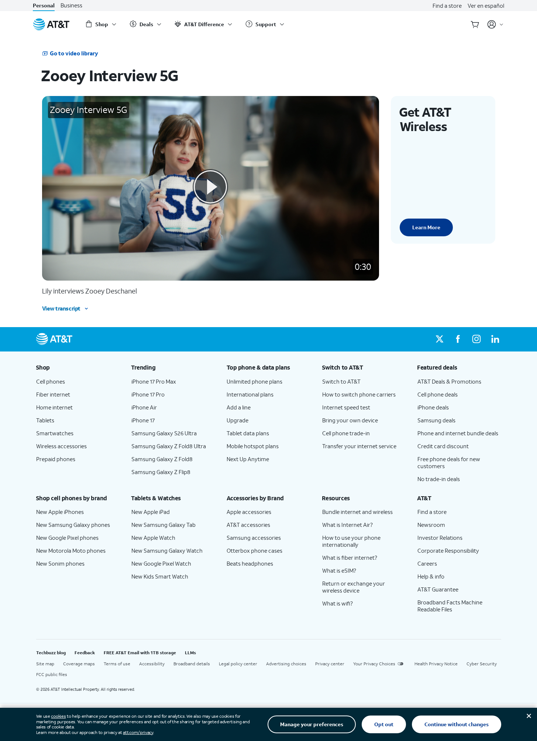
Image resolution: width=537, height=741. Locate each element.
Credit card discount (443, 446)
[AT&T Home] (51, 24)
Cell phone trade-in (346, 433)
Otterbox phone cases (254, 550)
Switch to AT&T (341, 381)
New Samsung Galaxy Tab (163, 524)
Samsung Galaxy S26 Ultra (164, 433)
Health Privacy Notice (436, 663)
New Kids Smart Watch (159, 576)
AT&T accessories (248, 524)
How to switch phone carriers (359, 394)
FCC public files (51, 674)
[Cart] (475, 24)
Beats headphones (250, 563)
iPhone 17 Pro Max (153, 381)
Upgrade (237, 420)
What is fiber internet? (349, 557)
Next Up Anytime (248, 459)
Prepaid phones (55, 459)
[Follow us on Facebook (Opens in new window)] (458, 339)
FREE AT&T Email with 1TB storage (140, 652)
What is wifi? (337, 603)
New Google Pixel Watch (161, 563)
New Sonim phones (60, 563)
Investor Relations (439, 537)
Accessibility (152, 663)
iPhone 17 (143, 420)
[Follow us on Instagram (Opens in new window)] (476, 339)
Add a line (239, 407)
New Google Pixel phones (67, 537)
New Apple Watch (153, 537)
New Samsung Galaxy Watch (167, 550)
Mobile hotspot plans (253, 446)
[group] (78, 367)
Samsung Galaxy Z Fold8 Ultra (168, 446)
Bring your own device (350, 420)
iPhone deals (433, 407)
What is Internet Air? (347, 524)
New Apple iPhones (60, 511)
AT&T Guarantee (437, 589)
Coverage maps (79, 663)
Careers (427, 563)
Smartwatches (54, 433)
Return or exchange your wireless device (353, 587)
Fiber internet (53, 394)
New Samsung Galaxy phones (73, 524)
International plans (250, 394)
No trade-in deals (438, 479)
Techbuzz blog (51, 652)
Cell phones (50, 381)
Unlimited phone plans (254, 381)
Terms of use (117, 663)
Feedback (85, 652)
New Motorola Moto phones (71, 550)
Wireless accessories (61, 446)
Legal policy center (238, 663)
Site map (45, 663)
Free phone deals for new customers (448, 462)
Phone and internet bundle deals (457, 433)
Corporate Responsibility (448, 550)
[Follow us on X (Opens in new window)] (439, 339)
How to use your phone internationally (351, 541)
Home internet (54, 407)
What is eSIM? (339, 570)
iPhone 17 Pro (148, 394)
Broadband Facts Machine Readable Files (449, 605)
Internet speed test (346, 407)
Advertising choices (286, 663)
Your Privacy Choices (374, 663)
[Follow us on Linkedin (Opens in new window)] (495, 339)
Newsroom (431, 524)
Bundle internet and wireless (357, 511)
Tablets (45, 420)
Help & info (430, 576)
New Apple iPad (150, 511)
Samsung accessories (254, 537)
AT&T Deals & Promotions (449, 381)
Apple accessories (249, 511)
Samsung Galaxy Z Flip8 (160, 472)
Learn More (426, 227)
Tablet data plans (248, 433)
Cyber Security (482, 663)
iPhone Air (144, 407)
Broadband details (191, 663)
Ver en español (486, 5)
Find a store (447, 5)
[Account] (495, 24)
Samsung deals (436, 420)
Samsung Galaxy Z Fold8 (162, 459)
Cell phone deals (437, 394)
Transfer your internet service (359, 446)
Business (71, 5)
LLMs (190, 652)
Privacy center (329, 663)
